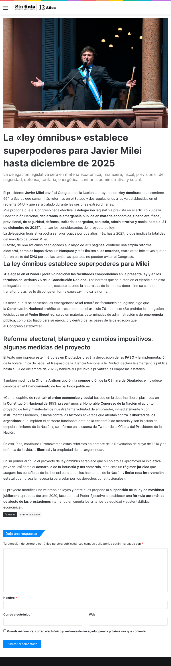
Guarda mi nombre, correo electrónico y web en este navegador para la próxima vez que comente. (77, 631)
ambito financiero (30, 514)
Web (92, 614)
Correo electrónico (18, 614)
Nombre (10, 597)
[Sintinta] (35, 7)
